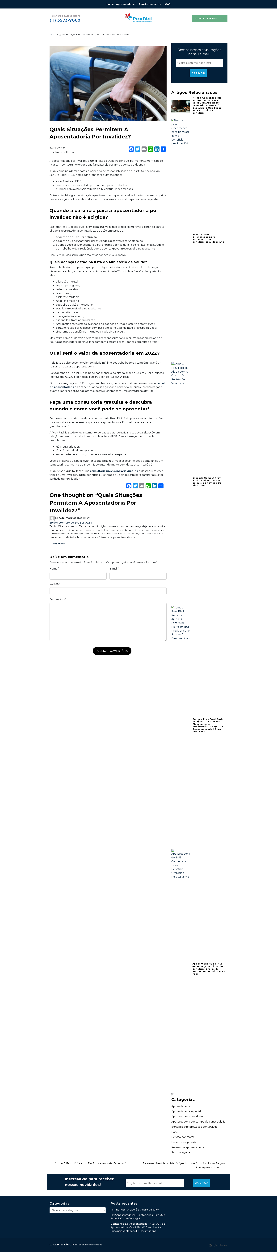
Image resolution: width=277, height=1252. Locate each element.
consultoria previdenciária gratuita (114, 471)
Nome (54, 568)
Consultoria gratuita (209, 18)
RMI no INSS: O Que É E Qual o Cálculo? (134, 1209)
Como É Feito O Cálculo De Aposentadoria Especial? (90, 1163)
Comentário (58, 599)
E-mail (114, 568)
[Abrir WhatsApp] (269, 1244)
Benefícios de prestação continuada (194, 1126)
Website (55, 584)
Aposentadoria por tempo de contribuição (198, 1121)
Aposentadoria (125, 4)
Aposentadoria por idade (187, 1116)
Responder (58, 543)
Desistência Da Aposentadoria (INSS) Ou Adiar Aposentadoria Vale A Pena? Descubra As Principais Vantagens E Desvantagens (138, 1227)
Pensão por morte (150, 4)
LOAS (167, 4)
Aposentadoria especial (186, 1111)
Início (53, 34)
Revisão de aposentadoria (187, 1147)
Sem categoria (180, 1152)
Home (110, 4)
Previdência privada (184, 1142)
